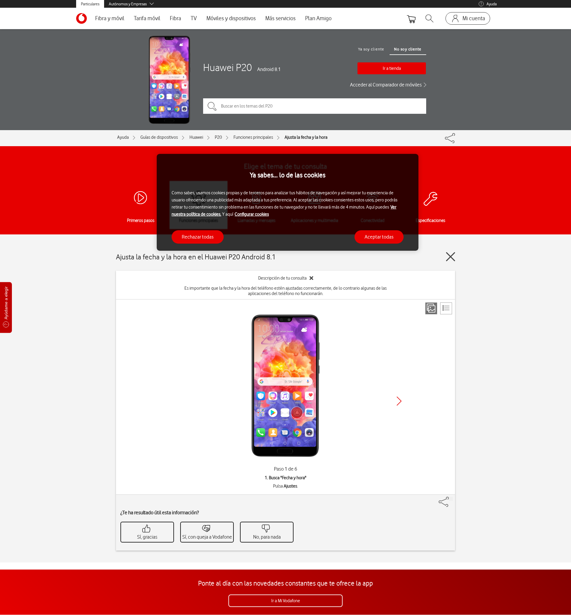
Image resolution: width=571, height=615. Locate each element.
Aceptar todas (379, 236)
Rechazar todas (198, 236)
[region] (287, 202)
